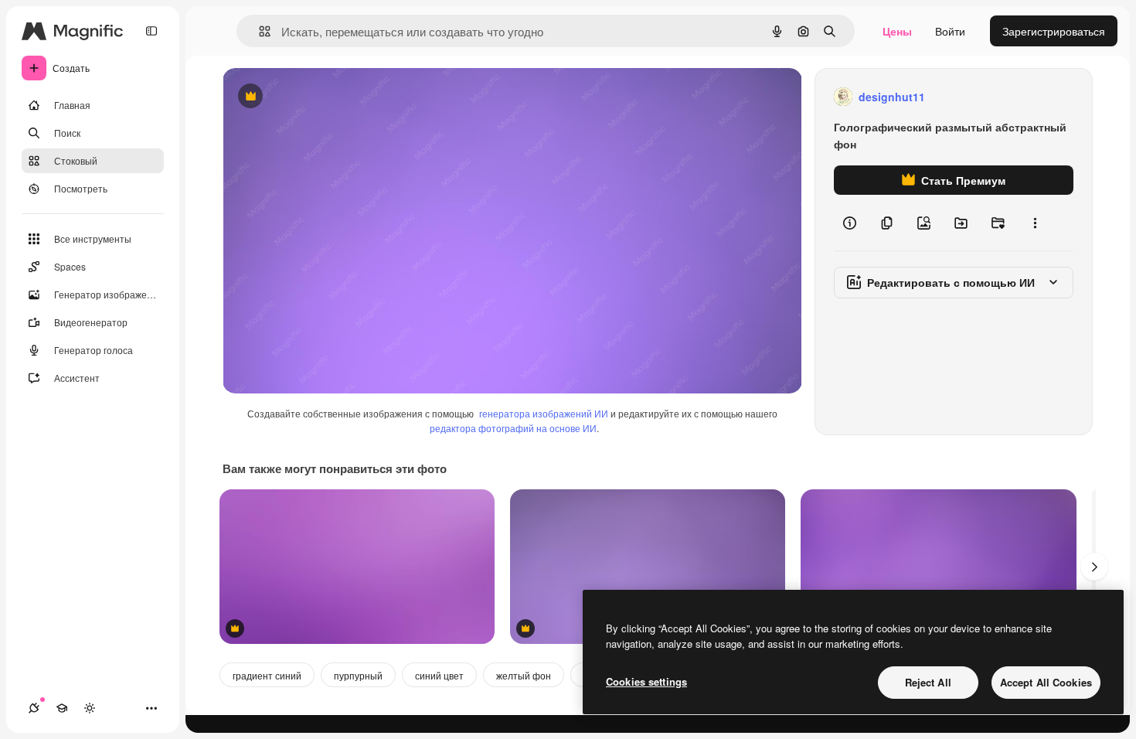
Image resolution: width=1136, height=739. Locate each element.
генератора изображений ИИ (543, 413)
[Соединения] (34, 708)
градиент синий (267, 675)
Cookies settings (646, 681)
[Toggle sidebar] (151, 31)
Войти (950, 31)
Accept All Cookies (1046, 682)
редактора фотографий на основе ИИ (513, 427)
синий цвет (439, 675)
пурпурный (358, 675)
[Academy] (61, 708)
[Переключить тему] (89, 708)
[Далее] (1094, 566)
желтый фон (523, 675)
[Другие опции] (1034, 222)
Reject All (928, 682)
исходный (326, 97)
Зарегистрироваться (1053, 31)
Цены (897, 31)
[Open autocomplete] (258, 31)
